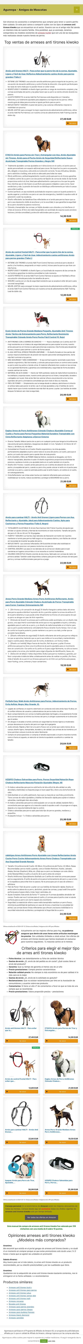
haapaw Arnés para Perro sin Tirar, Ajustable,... (19, 1181)
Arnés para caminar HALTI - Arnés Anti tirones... (21, 1131)
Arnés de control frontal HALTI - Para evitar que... (20, 1080)
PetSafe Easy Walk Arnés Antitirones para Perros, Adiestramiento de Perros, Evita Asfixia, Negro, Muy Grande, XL (41, 702)
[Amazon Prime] (74, 119)
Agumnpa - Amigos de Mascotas (25, 9)
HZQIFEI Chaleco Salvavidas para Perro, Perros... (58, 1181)
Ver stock (72, 123)
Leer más (51, 1341)
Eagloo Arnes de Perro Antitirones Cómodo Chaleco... (59, 1080)
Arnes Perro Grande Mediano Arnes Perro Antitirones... (60, 1131)
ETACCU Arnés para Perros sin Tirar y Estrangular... (61, 1029)
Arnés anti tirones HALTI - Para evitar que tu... (21, 1029)
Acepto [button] (43, 1341)
